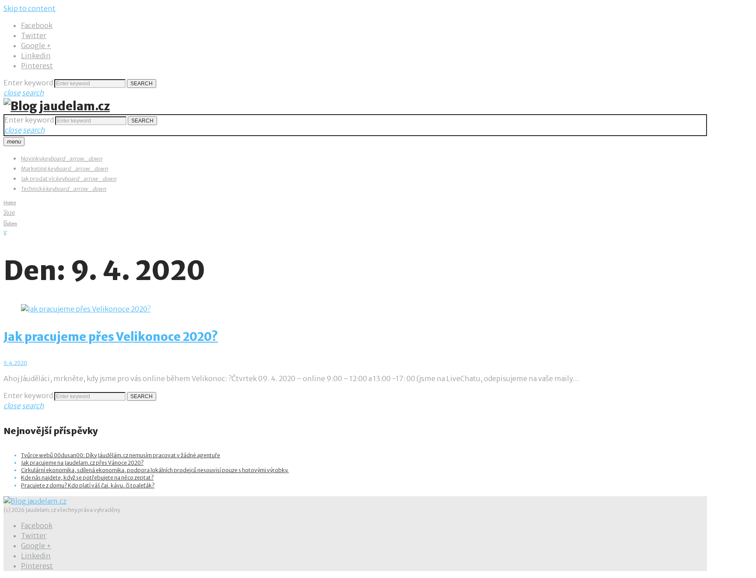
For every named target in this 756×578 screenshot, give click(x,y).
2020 (9, 213)
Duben (10, 224)
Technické (33, 189)
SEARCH (141, 84)
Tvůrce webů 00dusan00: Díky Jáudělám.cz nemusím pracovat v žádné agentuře (120, 455)
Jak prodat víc (38, 178)
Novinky (31, 158)
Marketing (34, 168)
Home (10, 203)
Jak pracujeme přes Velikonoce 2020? (111, 336)
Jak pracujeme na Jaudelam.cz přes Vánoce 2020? (82, 462)
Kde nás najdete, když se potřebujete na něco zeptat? (87, 477)
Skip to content (30, 8)
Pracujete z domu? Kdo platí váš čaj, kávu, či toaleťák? (87, 485)
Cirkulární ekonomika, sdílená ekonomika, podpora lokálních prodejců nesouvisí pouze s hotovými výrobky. (155, 470)
